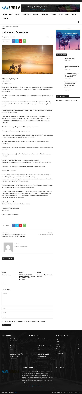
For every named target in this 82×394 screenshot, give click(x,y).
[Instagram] (73, 1)
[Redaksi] (3, 37)
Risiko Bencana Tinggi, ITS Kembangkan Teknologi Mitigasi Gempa (71, 75)
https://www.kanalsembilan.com (21, 246)
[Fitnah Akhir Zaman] (10, 267)
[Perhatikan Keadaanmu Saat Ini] (59, 67)
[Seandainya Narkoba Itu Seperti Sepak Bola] (45, 267)
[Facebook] (70, 1)
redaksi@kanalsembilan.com (35, 386)
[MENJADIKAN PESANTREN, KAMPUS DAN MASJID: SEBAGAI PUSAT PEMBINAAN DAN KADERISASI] (27, 267)
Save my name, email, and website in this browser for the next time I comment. (24, 321)
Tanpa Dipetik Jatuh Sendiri (46, 234)
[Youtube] (79, 1)
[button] (78, 22)
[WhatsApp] (24, 41)
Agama (7, 26)
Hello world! (74, 100)
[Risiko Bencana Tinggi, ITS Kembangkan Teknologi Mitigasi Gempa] (59, 75)
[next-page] (5, 283)
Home (3, 26)
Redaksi (7, 37)
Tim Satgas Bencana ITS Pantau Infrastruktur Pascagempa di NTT (70, 83)
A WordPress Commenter (62, 100)
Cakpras (16, 392)
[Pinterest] (20, 41)
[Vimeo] (77, 1)
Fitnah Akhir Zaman (6, 274)
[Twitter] (75, 1)
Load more (67, 90)
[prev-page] (3, 283)
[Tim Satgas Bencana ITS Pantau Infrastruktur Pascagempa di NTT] (59, 83)
